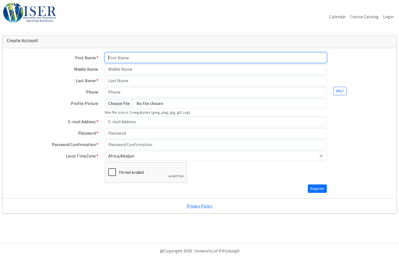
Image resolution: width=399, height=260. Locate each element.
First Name (85, 57)
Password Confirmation (74, 144)
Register (317, 188)
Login (388, 16)
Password (87, 133)
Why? (340, 90)
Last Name (86, 80)
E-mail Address (82, 121)
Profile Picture (84, 103)
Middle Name (86, 69)
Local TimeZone (81, 156)
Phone (92, 92)
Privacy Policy (199, 206)
